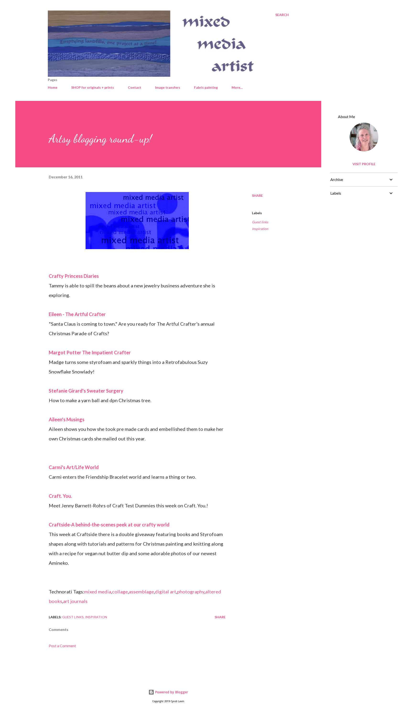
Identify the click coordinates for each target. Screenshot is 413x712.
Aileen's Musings (66, 419)
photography (190, 591)
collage (120, 591)
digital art (165, 591)
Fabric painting (206, 87)
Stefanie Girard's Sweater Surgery (86, 391)
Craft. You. (60, 496)
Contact (134, 87)
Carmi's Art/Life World (74, 467)
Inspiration (260, 229)
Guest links (260, 222)
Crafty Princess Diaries (74, 276)
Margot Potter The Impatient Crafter (90, 352)
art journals (75, 601)
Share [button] (257, 195)
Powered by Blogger (171, 692)
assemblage (141, 591)
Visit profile (364, 164)
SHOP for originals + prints (92, 87)
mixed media (97, 591)
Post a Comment (62, 645)
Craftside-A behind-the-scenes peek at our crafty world (109, 524)
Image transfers (167, 87)
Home (52, 87)
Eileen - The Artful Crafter (77, 314)
